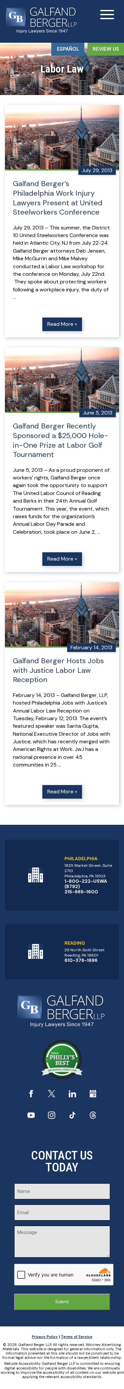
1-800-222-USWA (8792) (85, 883)
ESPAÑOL (68, 49)
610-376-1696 (81, 960)
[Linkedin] (72, 1095)
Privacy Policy (45, 1336)
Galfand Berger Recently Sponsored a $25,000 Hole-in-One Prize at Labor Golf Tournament (60, 440)
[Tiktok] (72, 1117)
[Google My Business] (93, 1095)
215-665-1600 (81, 892)
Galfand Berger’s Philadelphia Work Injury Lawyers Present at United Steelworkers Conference (58, 198)
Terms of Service (76, 1336)
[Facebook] (31, 1095)
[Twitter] (52, 1095)
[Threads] (93, 1117)
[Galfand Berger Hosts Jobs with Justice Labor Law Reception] (62, 615)
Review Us (106, 49)
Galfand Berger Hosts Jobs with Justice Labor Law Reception (58, 670)
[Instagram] (52, 1117)
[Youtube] (31, 1117)
